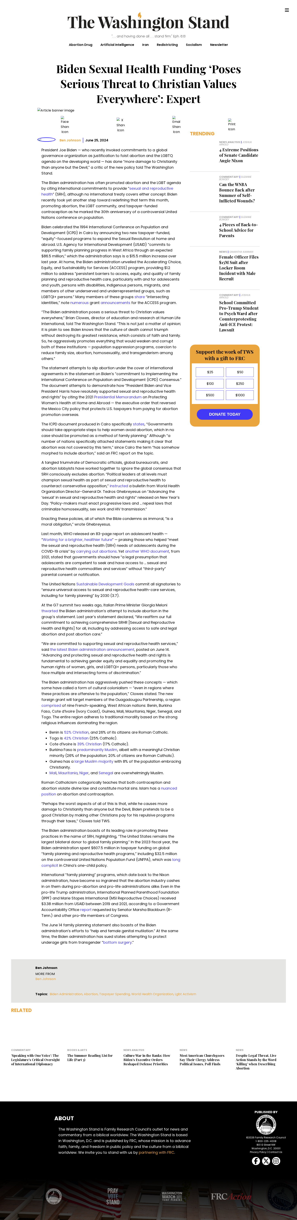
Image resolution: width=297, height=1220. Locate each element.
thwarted (49, 610)
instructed (119, 485)
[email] (176, 125)
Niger (84, 772)
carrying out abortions (96, 551)
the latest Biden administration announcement (92, 649)
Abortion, (91, 994)
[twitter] (121, 125)
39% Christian (89, 744)
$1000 (240, 395)
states (138, 424)
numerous (79, 302)
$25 (209, 372)
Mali (53, 772)
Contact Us (275, 1152)
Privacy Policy (258, 1152)
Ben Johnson (70, 140)
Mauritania (68, 772)
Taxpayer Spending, (115, 994)
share (140, 296)
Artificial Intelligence (117, 44)
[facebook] (65, 125)
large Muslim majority (94, 761)
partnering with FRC (156, 1152)
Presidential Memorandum (118, 397)
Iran (145, 44)
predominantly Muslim (97, 749)
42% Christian (76, 738)
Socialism (194, 44)
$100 (210, 383)
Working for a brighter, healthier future (77, 539)
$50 (239, 372)
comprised (51, 705)
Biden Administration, (67, 994)
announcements (115, 302)
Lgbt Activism (185, 994)
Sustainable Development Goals (105, 584)
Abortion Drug (80, 44)
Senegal (106, 772)
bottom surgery (117, 942)
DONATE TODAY (224, 414)
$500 (209, 395)
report (86, 909)
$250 (239, 383)
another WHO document (147, 551)
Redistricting (167, 44)
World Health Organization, (153, 994)
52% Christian (76, 732)
